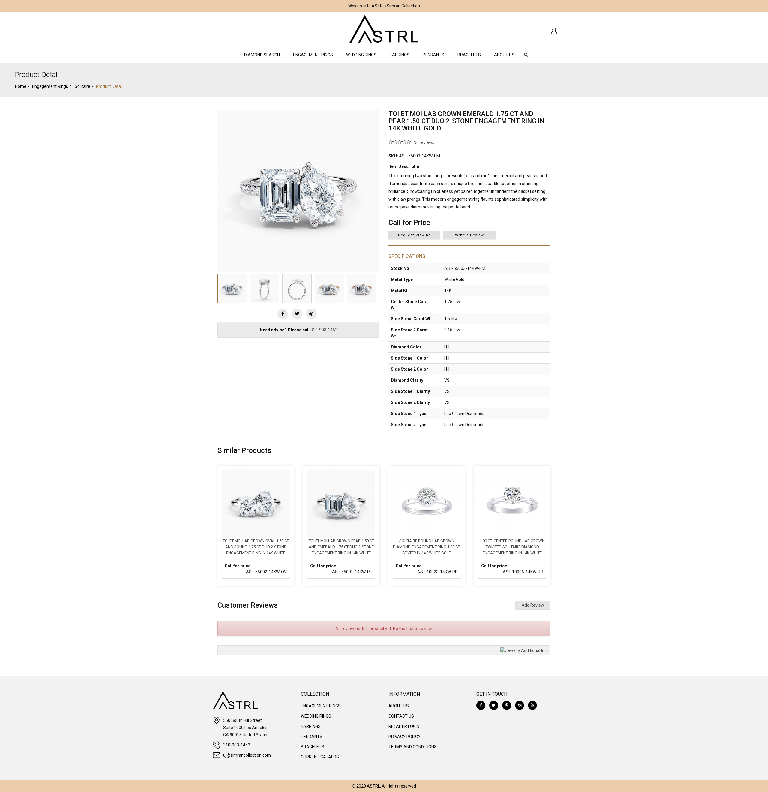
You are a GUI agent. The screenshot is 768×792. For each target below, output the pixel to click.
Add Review (533, 605)
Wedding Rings (361, 54)
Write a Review (469, 235)
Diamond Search (262, 54)
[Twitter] (297, 314)
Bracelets (469, 54)
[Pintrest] (311, 314)
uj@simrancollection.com (247, 755)
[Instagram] (519, 705)
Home (20, 86)
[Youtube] (532, 705)
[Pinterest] (506, 705)
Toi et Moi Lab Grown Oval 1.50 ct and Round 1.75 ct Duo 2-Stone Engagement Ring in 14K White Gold (256, 547)
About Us (504, 54)
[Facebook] (283, 314)
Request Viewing (414, 235)
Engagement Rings (313, 54)
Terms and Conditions (412, 746)
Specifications (406, 256)
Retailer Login (403, 726)
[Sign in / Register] (554, 31)
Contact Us (401, 716)
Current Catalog (320, 757)
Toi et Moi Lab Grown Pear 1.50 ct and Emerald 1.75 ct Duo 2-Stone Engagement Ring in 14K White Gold (341, 547)
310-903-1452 (324, 329)
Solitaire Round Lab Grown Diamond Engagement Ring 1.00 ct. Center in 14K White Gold (426, 547)
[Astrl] (384, 29)
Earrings (400, 54)
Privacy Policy (404, 736)
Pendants (433, 54)
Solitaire (82, 86)
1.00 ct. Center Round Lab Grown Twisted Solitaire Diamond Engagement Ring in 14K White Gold (512, 547)
